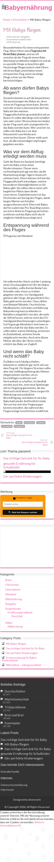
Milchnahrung (13, 599)
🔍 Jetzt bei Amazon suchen (22, 512)
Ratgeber (25, 36)
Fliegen (41, 423)
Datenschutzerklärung (14, 785)
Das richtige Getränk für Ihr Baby (19, 435)
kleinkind (19, 426)
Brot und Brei (14, 715)
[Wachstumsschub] (2, 699)
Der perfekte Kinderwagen (22, 476)
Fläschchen (12, 584)
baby (19, 423)
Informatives (20, 19)
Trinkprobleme (15, 707)
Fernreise (30, 423)
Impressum (7, 789)
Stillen (8, 622)
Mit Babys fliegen (16, 643)
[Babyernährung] (27, 7)
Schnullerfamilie (10, 771)
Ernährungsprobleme (20, 612)
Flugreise (7, 426)
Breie (8, 580)
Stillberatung (15, 626)
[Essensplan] (2, 723)
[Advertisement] (27, 547)
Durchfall (16, 616)
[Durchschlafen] (2, 691)
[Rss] (27, 803)
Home (6, 19)
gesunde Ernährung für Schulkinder (19, 465)
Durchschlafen (14, 691)
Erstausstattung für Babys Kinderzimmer (19, 659)
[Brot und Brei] (2, 715)
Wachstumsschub (16, 699)
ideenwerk (34, 799)
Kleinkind (10, 594)
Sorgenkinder (13, 608)
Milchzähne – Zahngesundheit (23, 665)
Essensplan (12, 723)
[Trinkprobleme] (2, 707)
